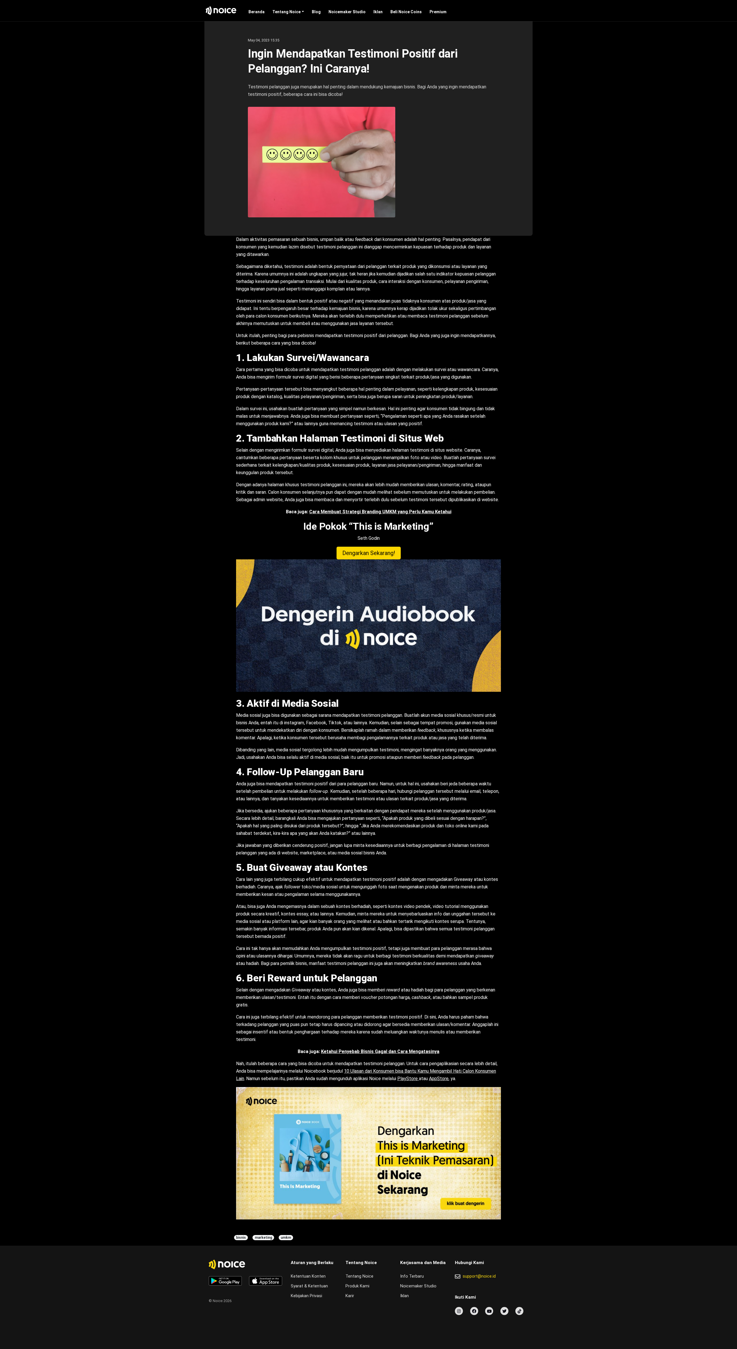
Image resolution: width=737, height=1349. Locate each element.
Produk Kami (357, 1286)
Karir (349, 1295)
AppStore (439, 1078)
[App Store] (265, 1281)
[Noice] (221, 10)
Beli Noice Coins (406, 12)
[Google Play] (225, 1281)
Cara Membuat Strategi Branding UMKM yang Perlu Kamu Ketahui (380, 511)
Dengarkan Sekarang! (368, 553)
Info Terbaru (412, 1276)
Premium (438, 12)
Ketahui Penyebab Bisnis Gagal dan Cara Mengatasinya (380, 1051)
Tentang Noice (286, 12)
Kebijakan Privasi (306, 1295)
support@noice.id (479, 1276)
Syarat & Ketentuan (309, 1286)
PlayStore (408, 1078)
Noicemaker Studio (347, 12)
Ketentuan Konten (308, 1276)
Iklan (378, 12)
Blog (316, 12)
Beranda (256, 12)
